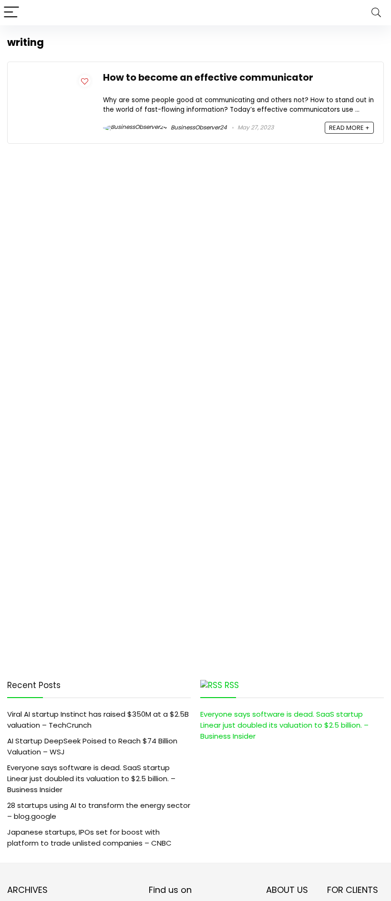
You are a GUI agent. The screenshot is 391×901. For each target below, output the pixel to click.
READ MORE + (349, 127)
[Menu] (11, 12)
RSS (232, 685)
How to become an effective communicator (208, 77)
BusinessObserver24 (198, 127)
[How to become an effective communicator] (55, 77)
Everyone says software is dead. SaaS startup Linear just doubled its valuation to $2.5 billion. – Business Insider (91, 779)
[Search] (376, 12)
